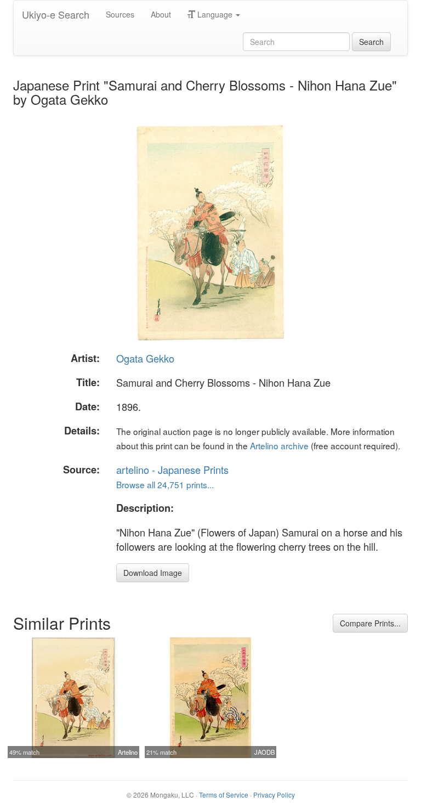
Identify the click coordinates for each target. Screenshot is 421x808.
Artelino (128, 752)
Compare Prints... (370, 623)
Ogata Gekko (145, 358)
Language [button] (214, 14)
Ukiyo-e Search (55, 14)
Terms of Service (223, 794)
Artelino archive (279, 445)
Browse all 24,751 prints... (165, 484)
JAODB (264, 752)
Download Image (152, 572)
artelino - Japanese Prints (172, 469)
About (161, 14)
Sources (120, 14)
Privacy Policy (274, 794)
